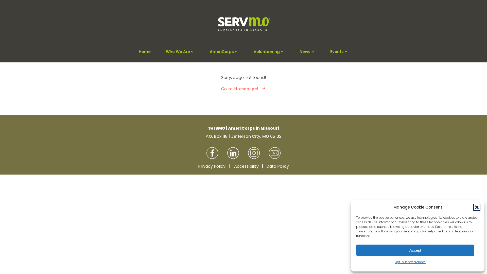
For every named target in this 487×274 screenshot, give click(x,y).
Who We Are (178, 51)
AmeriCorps (222, 51)
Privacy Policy (211, 166)
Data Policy (277, 166)
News (305, 51)
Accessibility (246, 166)
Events (337, 51)
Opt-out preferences (410, 262)
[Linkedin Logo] (233, 153)
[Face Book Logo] (212, 153)
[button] (476, 207)
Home (145, 51)
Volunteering (267, 51)
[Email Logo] (274, 153)
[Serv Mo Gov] (243, 24)
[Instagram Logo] (254, 153)
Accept (415, 250)
